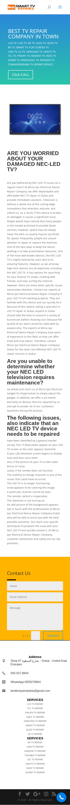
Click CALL (20, 74)
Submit (53, 635)
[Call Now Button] (61, 797)
